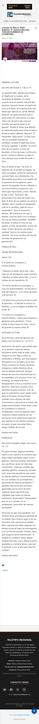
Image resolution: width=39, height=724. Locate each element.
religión (5, 570)
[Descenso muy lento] (34, 711)
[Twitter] (17, 689)
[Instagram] (24, 689)
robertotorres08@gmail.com (21, 694)
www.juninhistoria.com (25, 667)
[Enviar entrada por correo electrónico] (3, 566)
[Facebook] (11, 689)
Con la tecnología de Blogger (19, 715)
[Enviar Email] (4, 689)
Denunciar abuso (19, 719)
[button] (36, 28)
